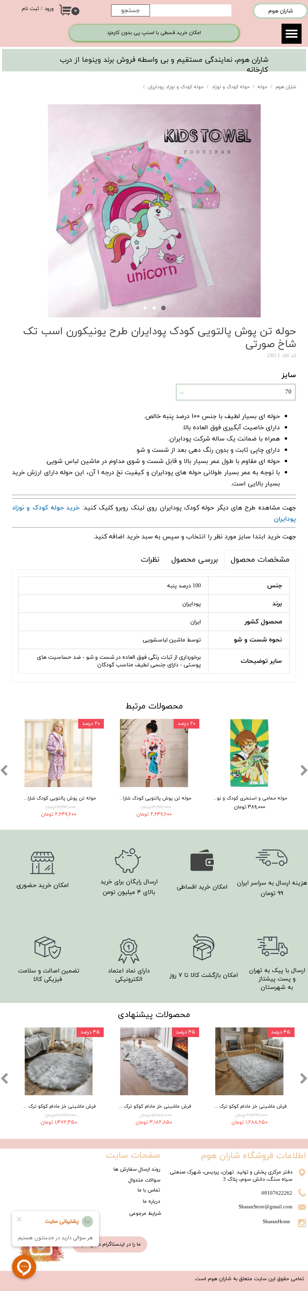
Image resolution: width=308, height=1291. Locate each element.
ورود (49, 8)
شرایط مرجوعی (145, 1213)
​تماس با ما (149, 1190)
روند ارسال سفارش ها (136, 1169)
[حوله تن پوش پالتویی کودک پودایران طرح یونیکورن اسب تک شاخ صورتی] (154, 210)
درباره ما (151, 1201)
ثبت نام (30, 8)
